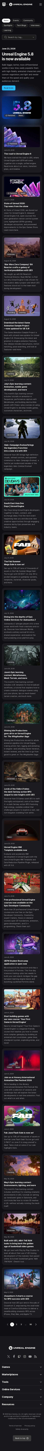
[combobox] (20, 37)
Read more (8, 88)
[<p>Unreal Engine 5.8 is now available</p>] (22, 83)
